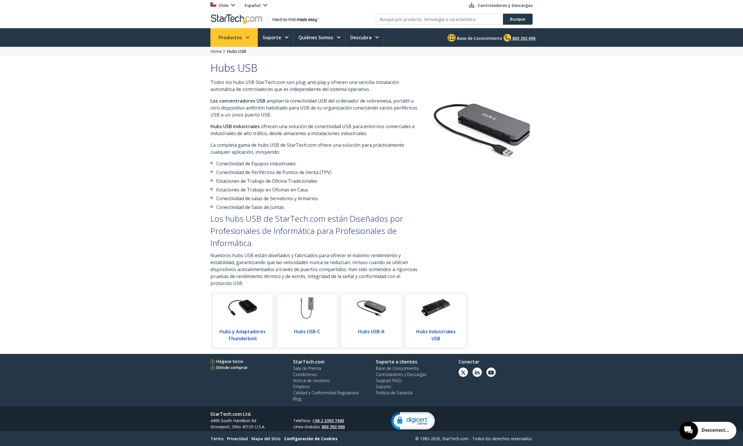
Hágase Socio (229, 361)
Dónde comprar (232, 367)
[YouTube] (491, 372)
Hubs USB (236, 51)
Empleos (301, 386)
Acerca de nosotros (311, 380)
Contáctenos (305, 374)
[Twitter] (463, 372)
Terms (216, 438)
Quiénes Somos (316, 37)
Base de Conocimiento (479, 38)
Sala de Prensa (307, 368)
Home (216, 51)
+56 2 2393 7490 (328, 420)
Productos (231, 37)
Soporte (272, 37)
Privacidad (237, 438)
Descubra (361, 37)
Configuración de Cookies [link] (311, 438)
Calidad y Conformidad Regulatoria (325, 392)
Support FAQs (389, 380)
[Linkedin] (477, 372)
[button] (413, 421)
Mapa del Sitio (266, 438)
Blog (297, 399)
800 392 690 (333, 426)
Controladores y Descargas (401, 374)
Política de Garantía (394, 392)
